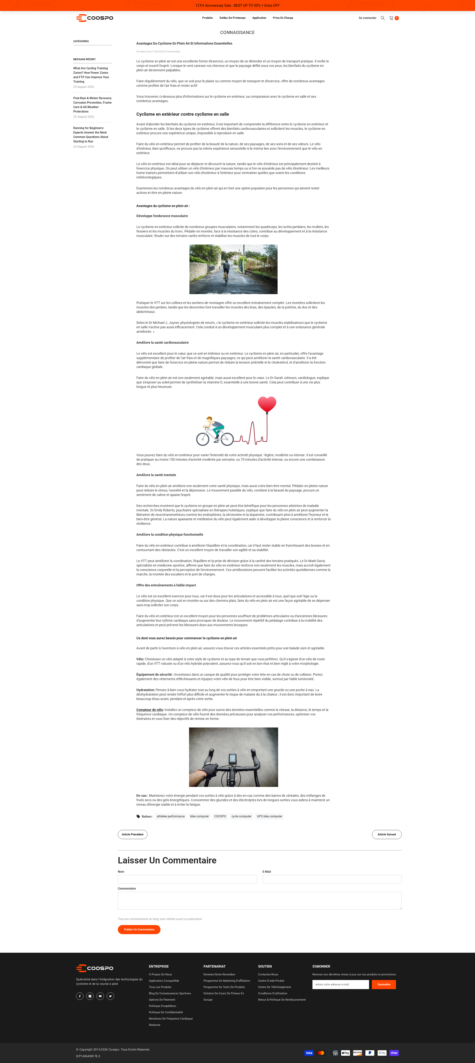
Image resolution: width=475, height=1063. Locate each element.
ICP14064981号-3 (88, 1056)
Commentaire (127, 888)
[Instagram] (90, 996)
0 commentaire (172, 51)
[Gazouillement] (110, 996)
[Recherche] (382, 18)
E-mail (267, 871)
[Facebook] (79, 996)
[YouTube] (100, 996)
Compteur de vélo (149, 710)
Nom (121, 871)
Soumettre (384, 984)
